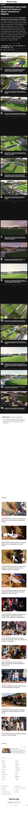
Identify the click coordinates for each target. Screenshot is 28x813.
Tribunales (4, 765)
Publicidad (4, 790)
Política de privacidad (6, 794)
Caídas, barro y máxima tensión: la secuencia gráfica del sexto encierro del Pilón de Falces (14, 544)
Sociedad (4, 767)
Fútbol (17, 762)
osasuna (4, 49)
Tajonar (9, 49)
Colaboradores (5, 774)
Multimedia (17, 776)
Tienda (17, 792)
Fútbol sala (18, 768)
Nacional (17, 772)
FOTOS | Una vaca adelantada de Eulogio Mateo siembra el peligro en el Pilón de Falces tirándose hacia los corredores (14, 568)
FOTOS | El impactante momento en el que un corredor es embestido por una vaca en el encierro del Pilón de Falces (13, 592)
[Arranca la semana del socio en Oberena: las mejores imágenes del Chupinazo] (14, 676)
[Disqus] (14, 442)
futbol (13, 49)
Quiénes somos (5, 786)
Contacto (4, 788)
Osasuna (3, 779)
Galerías (4, 497)
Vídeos (17, 779)
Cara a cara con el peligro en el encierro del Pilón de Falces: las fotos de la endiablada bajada (14, 520)
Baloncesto (18, 764)
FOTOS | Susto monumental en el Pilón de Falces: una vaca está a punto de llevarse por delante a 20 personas (14, 640)
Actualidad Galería (14, 748)
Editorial (3, 772)
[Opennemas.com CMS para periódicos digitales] (14, 803)
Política (3, 762)
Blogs (3, 776)
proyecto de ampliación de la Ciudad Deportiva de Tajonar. (13, 18)
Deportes (17, 760)
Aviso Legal (18, 786)
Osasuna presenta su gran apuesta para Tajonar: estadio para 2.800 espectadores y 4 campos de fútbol (13, 38)
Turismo (17, 790)
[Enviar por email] (19, 43)
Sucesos (3, 764)
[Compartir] (9, 43)
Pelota (17, 765)
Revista (16, 774)
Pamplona (4, 769)
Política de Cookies (6, 792)
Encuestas (4, 777)
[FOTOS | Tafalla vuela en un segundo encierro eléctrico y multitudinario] (14, 724)
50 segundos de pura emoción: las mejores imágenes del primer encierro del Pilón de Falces (13, 711)
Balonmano (18, 767)
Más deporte (18, 770)
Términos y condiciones (16, 417)
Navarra (3, 760)
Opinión (3, 771)
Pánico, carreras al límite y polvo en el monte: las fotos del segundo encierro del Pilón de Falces (13, 664)
